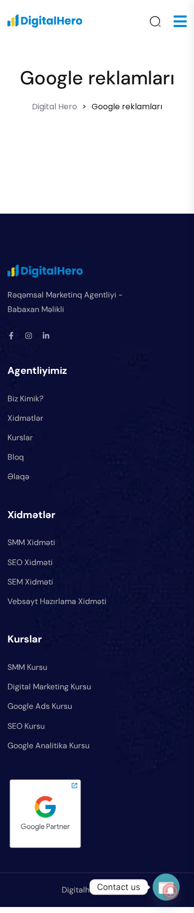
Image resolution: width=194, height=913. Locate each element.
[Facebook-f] (11, 335)
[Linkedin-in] (46, 335)
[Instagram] (28, 335)
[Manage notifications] (171, 891)
